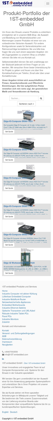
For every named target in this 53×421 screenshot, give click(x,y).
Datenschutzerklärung (12, 338)
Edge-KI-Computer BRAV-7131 (18, 177)
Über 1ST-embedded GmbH (34, 363)
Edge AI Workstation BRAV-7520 (19, 262)
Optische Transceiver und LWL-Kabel (18, 310)
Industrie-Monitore (10, 319)
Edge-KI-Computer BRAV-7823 (18, 121)
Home (4, 290)
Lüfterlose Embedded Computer (16, 296)
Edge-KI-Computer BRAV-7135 (18, 149)
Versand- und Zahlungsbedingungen (18, 333)
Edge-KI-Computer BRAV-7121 (18, 234)
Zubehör (6, 321)
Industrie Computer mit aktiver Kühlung (19, 293)
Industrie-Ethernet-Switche (14, 307)
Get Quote (9, 131)
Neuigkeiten (7, 344)
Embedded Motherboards (13, 305)
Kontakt (5, 330)
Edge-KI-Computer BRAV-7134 (18, 206)
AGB (4, 336)
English (5, 412)
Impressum (7, 341)
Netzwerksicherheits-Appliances (16, 302)
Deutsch (13, 412)
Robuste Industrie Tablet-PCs (15, 313)
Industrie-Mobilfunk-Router (14, 299)
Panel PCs (6, 316)
